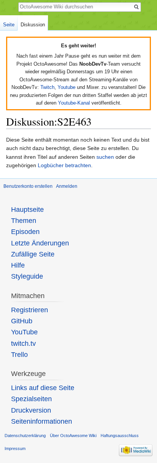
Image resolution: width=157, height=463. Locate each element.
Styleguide (27, 276)
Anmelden (66, 186)
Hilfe (18, 265)
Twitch (47, 87)
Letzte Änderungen (40, 243)
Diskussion (33, 24)
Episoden (25, 232)
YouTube (24, 332)
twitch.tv (23, 343)
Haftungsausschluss (120, 435)
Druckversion (31, 410)
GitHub (21, 321)
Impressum (15, 448)
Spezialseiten (31, 399)
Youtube (66, 87)
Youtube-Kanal (74, 103)
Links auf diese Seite (42, 388)
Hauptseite (27, 209)
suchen (105, 157)
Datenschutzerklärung (25, 435)
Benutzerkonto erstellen (28, 186)
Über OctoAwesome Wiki (73, 435)
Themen (23, 220)
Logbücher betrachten (64, 165)
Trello (19, 354)
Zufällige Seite (32, 254)
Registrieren (29, 310)
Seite (8, 24)
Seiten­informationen (41, 421)
